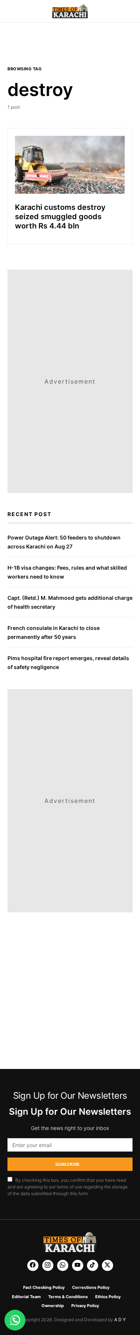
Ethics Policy (108, 1296)
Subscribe (67, 1164)
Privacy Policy (85, 1305)
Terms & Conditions (68, 1296)
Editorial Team (26, 1296)
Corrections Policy (90, 1287)
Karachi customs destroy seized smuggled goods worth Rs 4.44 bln (60, 216)
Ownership (52, 1305)
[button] (9, 11)
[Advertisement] (70, 48)
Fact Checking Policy (44, 1287)
